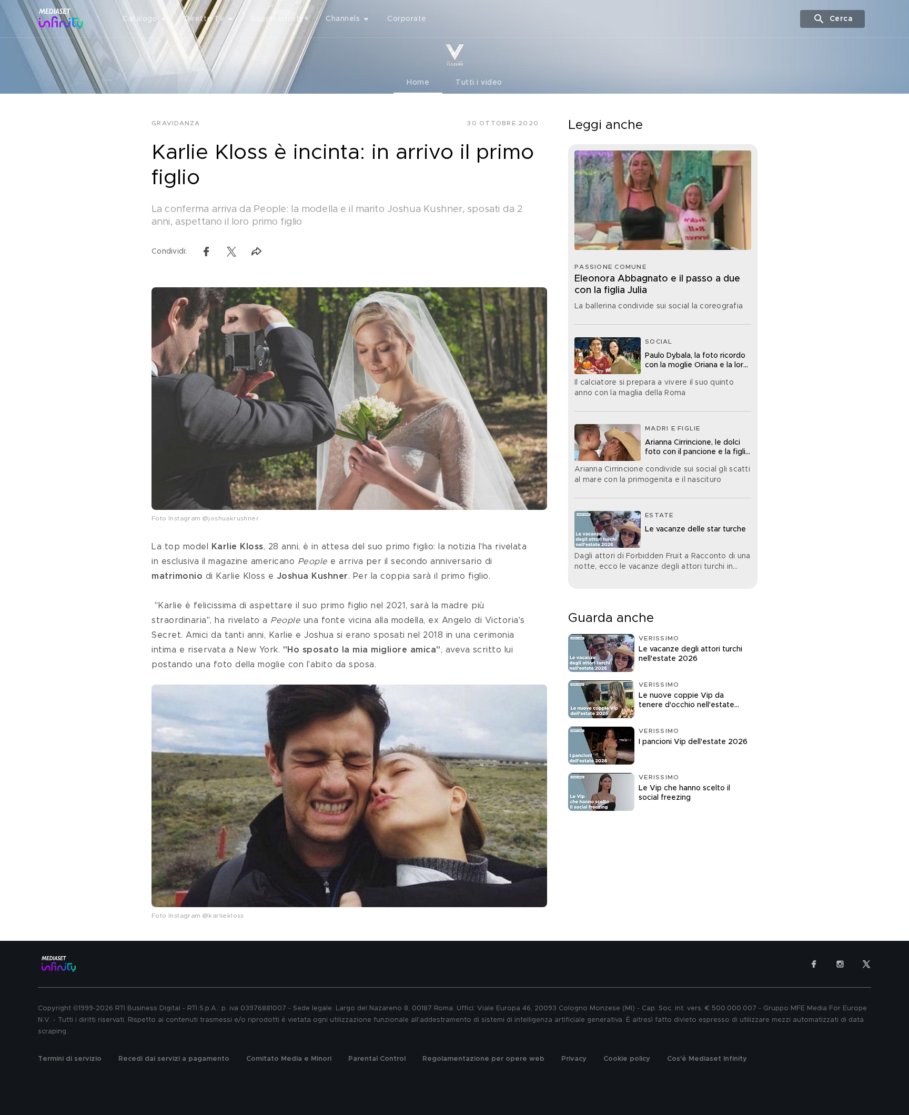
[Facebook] (814, 964)
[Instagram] (840, 964)
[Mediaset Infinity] (61, 18)
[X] (866, 964)
